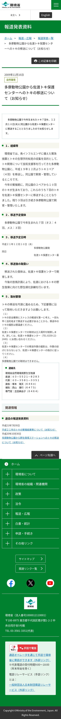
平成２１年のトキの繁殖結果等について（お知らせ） (29, 429)
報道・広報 (25, 38)
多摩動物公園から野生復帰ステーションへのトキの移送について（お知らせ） (30, 440)
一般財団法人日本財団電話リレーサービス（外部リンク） (30, 687)
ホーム (8, 38)
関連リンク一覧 (28, 568)
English (45, 15)
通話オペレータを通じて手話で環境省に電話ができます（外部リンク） (30, 657)
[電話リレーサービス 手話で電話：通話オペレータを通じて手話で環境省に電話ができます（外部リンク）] (30, 648)
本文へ (13, 15)
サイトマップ (26, 559)
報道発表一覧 (46, 38)
